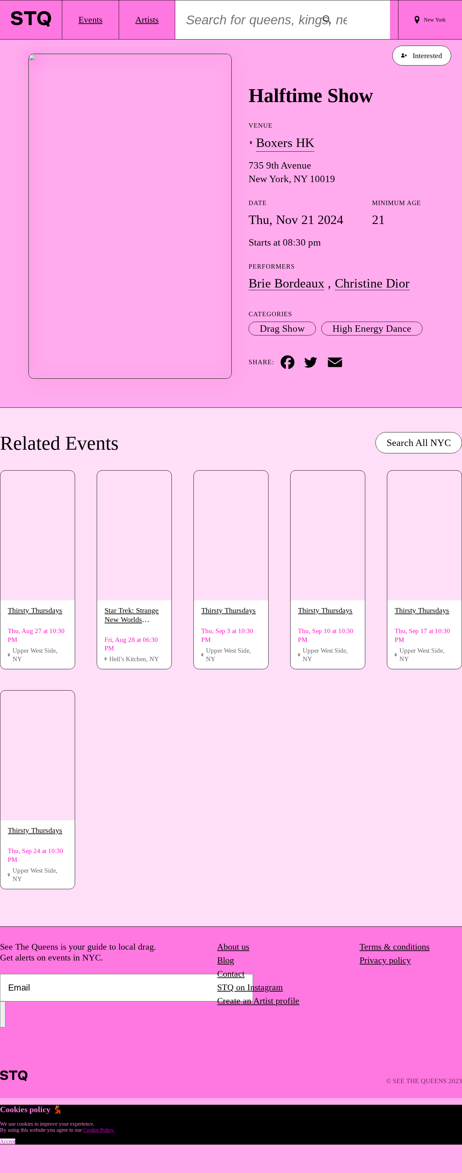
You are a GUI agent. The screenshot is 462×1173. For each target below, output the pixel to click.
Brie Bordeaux (286, 283)
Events (90, 20)
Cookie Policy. (99, 1130)
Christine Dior (372, 283)
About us (233, 947)
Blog (225, 960)
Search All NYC (419, 443)
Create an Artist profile (258, 1001)
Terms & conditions (395, 947)
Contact (231, 974)
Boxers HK (285, 142)
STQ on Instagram (250, 987)
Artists (147, 20)
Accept (7, 1141)
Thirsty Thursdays (35, 610)
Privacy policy (385, 960)
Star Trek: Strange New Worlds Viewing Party (132, 615)
